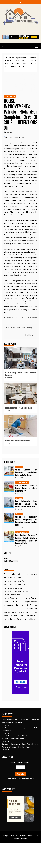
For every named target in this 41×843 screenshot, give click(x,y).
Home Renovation (12, 598)
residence (31, 619)
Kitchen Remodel (9, 96)
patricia (12, 320)
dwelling (34, 574)
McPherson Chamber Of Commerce (17, 440)
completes (9, 317)
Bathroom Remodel (12, 574)
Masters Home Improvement (24, 615)
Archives (7, 558)
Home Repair (31, 598)
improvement (31, 601)
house (23, 317)
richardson (19, 320)
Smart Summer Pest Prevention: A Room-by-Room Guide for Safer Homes (26, 472)
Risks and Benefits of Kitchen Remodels (19, 407)
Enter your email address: (20, 770)
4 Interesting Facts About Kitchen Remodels (20, 373)
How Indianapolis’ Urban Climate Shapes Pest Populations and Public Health (26, 504)
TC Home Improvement (15, 58)
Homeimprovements (13, 588)
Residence (29, 335)
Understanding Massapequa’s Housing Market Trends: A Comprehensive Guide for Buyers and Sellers (26, 539)
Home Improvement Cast (15, 581)
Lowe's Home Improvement (16, 612)
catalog (26, 574)
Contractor (19, 466)
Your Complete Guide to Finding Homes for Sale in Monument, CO (26, 488)
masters (6, 615)
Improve (16, 601)
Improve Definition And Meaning (20, 328)
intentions (7, 320)
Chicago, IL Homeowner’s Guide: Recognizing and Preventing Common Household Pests (26, 520)
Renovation (21, 618)
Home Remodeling (12, 594)
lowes (35, 612)
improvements (32, 317)
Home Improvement (22, 482)
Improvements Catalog (26, 605)
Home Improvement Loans (16, 584)
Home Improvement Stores (16, 591)
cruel (17, 317)
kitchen (6, 609)
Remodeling (9, 618)
